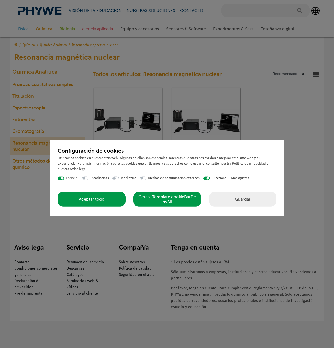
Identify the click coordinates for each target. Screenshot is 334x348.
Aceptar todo (91, 199)
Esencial (72, 178)
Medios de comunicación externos (174, 178)
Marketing (128, 178)
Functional (220, 178)
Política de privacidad (249, 164)
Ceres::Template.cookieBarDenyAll (167, 199)
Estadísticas (99, 178)
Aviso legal (78, 169)
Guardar (242, 198)
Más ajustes (240, 178)
